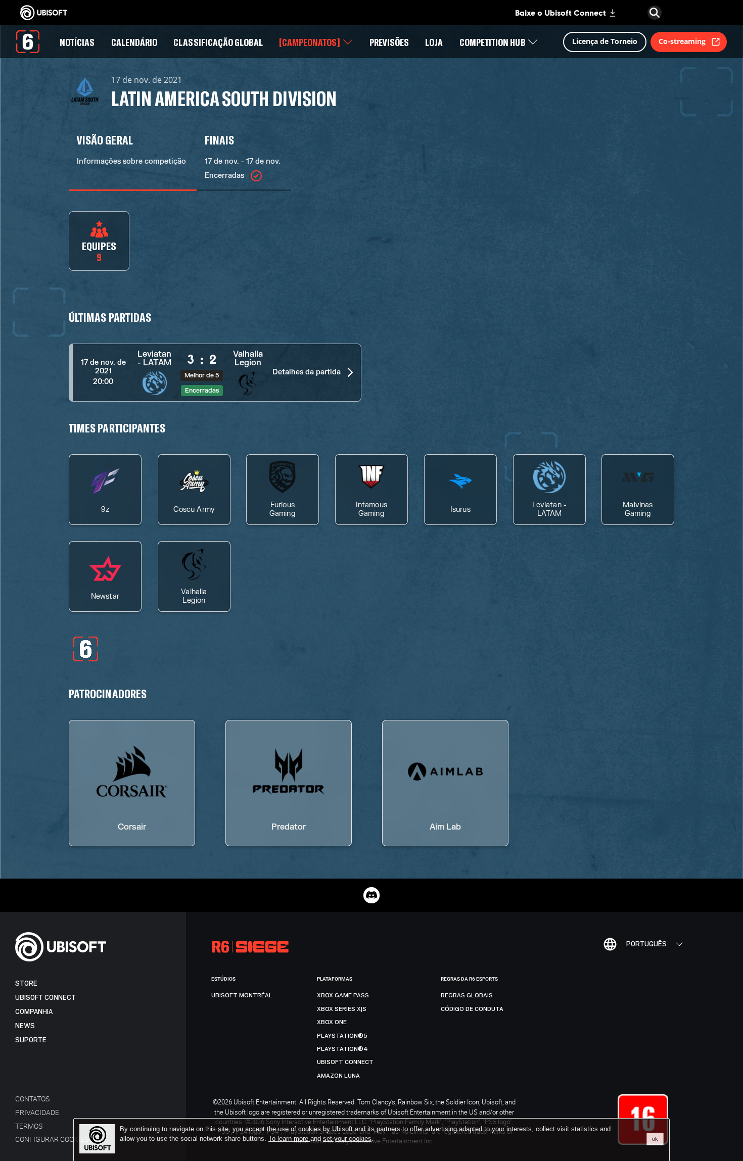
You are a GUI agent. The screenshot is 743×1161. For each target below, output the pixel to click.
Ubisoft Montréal (241, 995)
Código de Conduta (472, 1008)
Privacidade (37, 1112)
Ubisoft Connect (45, 997)
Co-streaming (682, 41)
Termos (28, 1126)
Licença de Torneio (604, 41)
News (25, 1026)
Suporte (31, 1040)
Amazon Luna (338, 1075)
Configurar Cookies (51, 1139)
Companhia (34, 1011)
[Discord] (371, 895)
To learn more (289, 1138)
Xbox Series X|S (341, 1008)
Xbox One (332, 1022)
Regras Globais (467, 995)
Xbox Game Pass (343, 995)
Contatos (32, 1098)
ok (655, 1139)
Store (26, 983)
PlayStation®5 (342, 1035)
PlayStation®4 (342, 1048)
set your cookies (347, 1138)
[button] (215, 373)
